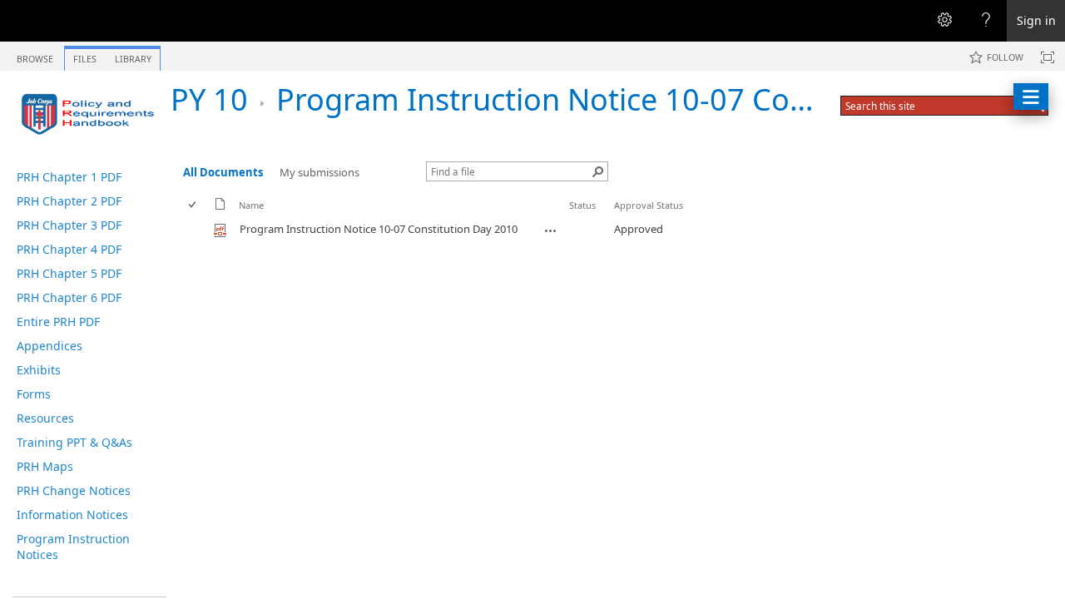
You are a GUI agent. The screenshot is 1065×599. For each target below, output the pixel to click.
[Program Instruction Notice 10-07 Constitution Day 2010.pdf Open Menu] (550, 230)
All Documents (223, 172)
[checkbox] (193, 205)
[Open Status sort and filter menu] (575, 217)
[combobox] (928, 105)
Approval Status (648, 205)
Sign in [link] (1036, 20)
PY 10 (209, 99)
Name (251, 205)
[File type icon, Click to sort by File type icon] (220, 206)
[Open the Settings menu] (944, 21)
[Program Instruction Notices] (91, 114)
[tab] (34, 55)
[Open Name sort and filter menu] (245, 217)
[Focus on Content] (1047, 57)
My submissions (319, 172)
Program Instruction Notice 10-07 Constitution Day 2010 (669, 99)
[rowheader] (196, 229)
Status (582, 205)
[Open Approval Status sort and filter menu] (620, 217)
